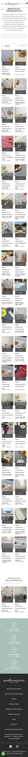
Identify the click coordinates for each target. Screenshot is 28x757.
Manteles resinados (14, 689)
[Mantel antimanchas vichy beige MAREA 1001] (7, 256)
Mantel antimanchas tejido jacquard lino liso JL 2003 (7, 470)
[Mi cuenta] (21, 4)
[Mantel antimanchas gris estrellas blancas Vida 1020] (21, 543)
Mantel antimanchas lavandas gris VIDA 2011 (6, 184)
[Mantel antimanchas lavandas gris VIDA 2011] (7, 170)
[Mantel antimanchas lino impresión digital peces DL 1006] (7, 514)
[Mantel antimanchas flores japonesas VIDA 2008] (21, 113)
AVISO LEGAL (6, 751)
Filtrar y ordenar (7, 46)
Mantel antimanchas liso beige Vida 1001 (20, 69)
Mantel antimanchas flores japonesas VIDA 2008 (20, 127)
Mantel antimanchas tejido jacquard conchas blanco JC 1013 (7, 556)
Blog (14, 719)
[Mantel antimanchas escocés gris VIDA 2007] (7, 399)
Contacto (14, 724)
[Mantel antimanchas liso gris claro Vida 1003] (21, 170)
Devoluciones (14, 704)
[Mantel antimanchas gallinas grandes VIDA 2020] (7, 113)
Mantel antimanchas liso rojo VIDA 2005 (20, 384)
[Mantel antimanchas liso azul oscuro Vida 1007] (7, 314)
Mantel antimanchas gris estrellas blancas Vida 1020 (20, 556)
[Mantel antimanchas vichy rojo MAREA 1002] (7, 142)
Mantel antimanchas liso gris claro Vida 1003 (20, 184)
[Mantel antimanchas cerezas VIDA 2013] (7, 371)
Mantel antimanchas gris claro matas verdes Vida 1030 (20, 413)
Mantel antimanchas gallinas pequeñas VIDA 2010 (20, 499)
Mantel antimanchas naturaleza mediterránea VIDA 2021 (19, 299)
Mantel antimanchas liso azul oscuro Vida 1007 (7, 327)
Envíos (14, 699)
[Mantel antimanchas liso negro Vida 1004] (21, 428)
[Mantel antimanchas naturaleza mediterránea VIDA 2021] (21, 285)
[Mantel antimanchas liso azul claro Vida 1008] (7, 428)
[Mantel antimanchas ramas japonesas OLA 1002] (7, 228)
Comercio (7, 9)
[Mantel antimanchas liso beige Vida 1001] (21, 56)
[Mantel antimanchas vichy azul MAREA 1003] (21, 228)
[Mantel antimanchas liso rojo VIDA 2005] (21, 371)
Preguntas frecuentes (14, 709)
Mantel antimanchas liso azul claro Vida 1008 (7, 442)
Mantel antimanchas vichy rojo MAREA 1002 (7, 155)
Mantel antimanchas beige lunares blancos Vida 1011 (7, 299)
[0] (26, 4)
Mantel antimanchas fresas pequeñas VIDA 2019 (7, 499)
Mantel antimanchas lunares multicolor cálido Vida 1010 (7, 213)
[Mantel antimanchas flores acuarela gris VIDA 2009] (21, 314)
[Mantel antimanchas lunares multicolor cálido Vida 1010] (7, 199)
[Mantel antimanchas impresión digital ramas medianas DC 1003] (21, 514)
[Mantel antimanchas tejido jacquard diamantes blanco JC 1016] (21, 256)
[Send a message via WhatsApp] (3, 754)
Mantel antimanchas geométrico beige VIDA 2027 (7, 98)
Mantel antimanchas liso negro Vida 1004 (20, 441)
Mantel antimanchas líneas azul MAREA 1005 (6, 69)
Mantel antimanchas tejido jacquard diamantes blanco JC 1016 (20, 270)
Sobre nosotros (14, 714)
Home (2, 9)
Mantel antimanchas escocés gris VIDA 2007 (7, 413)
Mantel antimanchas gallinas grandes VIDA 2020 (7, 127)
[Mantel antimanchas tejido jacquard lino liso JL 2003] (7, 457)
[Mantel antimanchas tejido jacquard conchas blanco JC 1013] (7, 543)
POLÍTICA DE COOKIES (19, 751)
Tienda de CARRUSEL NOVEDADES (11, 583)
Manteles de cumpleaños (14, 694)
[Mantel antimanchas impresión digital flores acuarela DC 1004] (7, 342)
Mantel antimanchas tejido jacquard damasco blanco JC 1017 (20, 98)
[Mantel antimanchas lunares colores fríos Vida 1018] (21, 342)
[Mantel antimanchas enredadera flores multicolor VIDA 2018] (21, 199)
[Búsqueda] (23, 4)
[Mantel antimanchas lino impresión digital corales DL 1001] (21, 142)
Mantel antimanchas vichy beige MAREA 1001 (6, 270)
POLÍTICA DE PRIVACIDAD (14, 753)
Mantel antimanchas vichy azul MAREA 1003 (20, 241)
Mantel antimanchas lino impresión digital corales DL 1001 (20, 155)
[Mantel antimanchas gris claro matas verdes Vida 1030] (21, 399)
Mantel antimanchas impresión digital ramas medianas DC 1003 (20, 528)
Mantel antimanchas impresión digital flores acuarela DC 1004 (7, 356)
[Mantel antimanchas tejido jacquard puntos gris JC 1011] (21, 457)
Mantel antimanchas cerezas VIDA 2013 (6, 384)
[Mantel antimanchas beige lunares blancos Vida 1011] (7, 285)
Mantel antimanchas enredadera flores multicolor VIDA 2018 (20, 213)
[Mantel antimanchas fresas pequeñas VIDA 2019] (7, 485)
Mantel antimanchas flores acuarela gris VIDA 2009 (19, 327)
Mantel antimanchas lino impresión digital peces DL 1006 (7, 528)
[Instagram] (17, 746)
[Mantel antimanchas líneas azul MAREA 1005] (7, 56)
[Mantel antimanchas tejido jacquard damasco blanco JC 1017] (21, 84)
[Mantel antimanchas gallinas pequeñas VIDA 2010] (21, 485)
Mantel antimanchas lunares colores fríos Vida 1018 (19, 356)
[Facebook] (11, 746)
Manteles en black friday (14, 729)
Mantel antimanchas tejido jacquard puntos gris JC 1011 (19, 470)
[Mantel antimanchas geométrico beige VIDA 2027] (7, 84)
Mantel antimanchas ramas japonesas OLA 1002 (7, 241)
